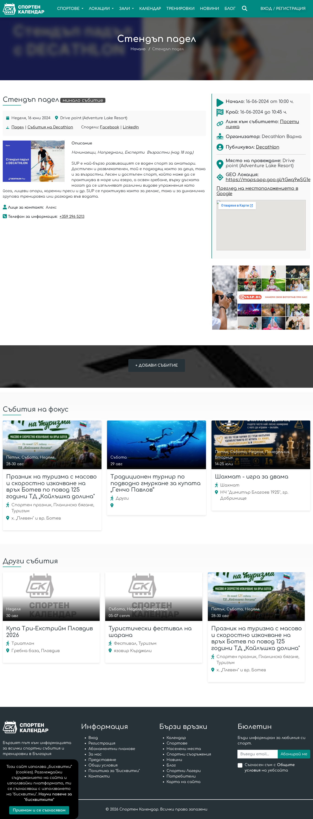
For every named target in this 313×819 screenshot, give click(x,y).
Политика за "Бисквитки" (114, 771)
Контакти (99, 776)
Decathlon (267, 147)
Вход (266, 9)
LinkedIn (131, 127)
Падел (17, 127)
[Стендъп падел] (34, 161)
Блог (230, 9)
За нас (95, 754)
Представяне (102, 760)
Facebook (109, 127)
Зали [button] (125, 9)
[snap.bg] (260, 298)
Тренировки (180, 9)
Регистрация (291, 9)
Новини (209, 9)
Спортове (177, 743)
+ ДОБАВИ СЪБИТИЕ (156, 365)
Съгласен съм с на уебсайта (270, 767)
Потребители (181, 776)
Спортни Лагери (184, 771)
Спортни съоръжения (189, 754)
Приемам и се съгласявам (39, 810)
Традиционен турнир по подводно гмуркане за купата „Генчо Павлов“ (155, 483)
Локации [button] (100, 9)
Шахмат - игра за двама (251, 477)
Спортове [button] (69, 9)
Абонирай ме (294, 754)
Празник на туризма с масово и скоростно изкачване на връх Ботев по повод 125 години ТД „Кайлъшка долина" (51, 487)
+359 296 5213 (72, 217)
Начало (138, 49)
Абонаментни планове (111, 749)
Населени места (184, 749)
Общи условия (103, 765)
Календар (150, 9)
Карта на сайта (183, 782)
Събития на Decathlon (50, 127)
